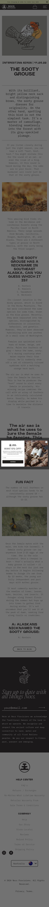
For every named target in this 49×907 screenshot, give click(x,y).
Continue (12, 462)
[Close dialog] (46, 442)
